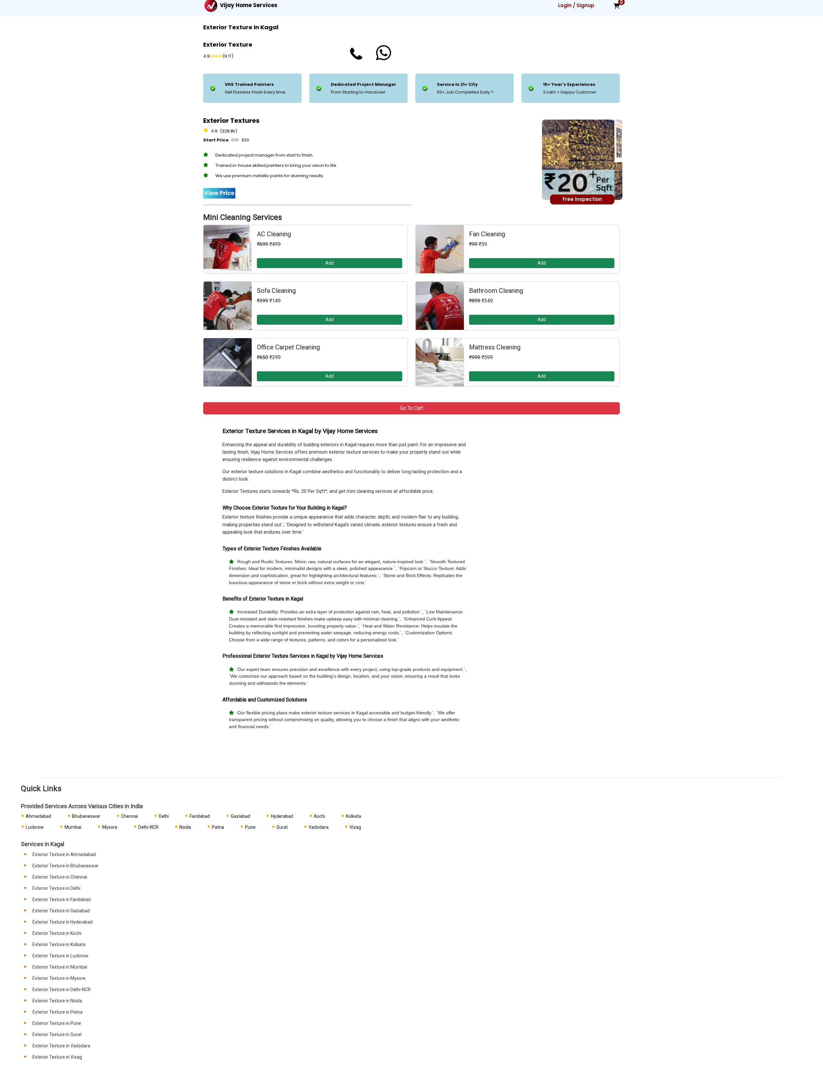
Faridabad (200, 816)
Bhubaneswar (86, 816)
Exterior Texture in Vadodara (61, 1045)
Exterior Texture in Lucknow (60, 955)
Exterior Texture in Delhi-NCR (61, 989)
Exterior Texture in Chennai (59, 877)
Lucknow (35, 827)
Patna (218, 827)
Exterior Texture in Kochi (56, 933)
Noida (185, 827)
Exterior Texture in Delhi (56, 888)
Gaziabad (240, 816)
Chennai (129, 816)
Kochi (319, 816)
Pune (250, 827)
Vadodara (319, 827)
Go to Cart (411, 408)
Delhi (164, 816)
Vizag (355, 827)
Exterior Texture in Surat (57, 1034)
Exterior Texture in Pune (56, 1023)
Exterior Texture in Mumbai (59, 967)
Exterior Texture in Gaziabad (61, 910)
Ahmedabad (38, 816)
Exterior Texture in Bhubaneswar (65, 865)
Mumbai (73, 827)
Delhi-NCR (148, 827)
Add (329, 263)
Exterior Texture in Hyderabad (62, 922)
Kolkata (353, 816)
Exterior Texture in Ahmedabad (64, 854)
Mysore (109, 827)
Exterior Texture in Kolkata (59, 944)
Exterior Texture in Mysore (59, 978)
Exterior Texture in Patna (57, 1012)
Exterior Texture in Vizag (57, 1057)
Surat (282, 827)
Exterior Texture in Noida (57, 1000)
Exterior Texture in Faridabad (61, 899)
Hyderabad (282, 816)
